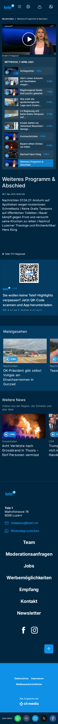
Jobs (29, 566)
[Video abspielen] (29, 39)
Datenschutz (22, 678)
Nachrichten (8, 19)
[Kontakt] (51, 6)
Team (29, 542)
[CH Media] (29, 703)
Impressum (37, 678)
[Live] (28, 6)
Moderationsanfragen (29, 554)
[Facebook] (53, 718)
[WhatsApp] (18, 718)
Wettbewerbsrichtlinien (29, 684)
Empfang (29, 589)
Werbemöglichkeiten (29, 577)
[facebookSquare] (23, 630)
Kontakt (29, 601)
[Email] (35, 718)
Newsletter (29, 613)
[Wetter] (39, 6)
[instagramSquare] (34, 630)
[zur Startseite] (9, 6)
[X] (44, 718)
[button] (26, 718)
